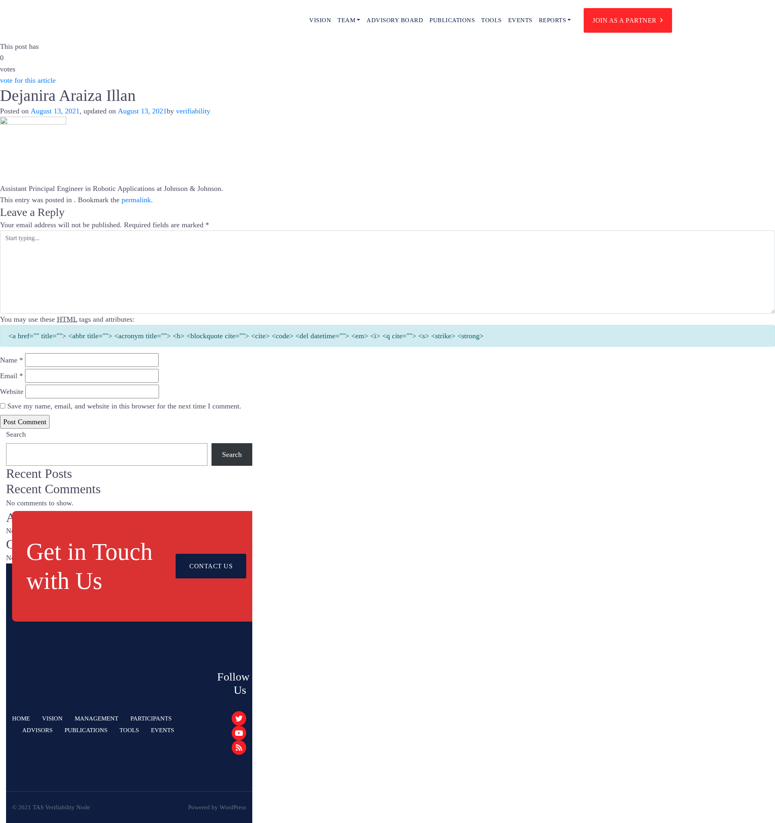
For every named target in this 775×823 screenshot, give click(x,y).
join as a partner (625, 20)
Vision (320, 20)
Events (520, 20)
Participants (151, 718)
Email (11, 376)
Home (21, 718)
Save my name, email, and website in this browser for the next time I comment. (124, 406)
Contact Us (210, 566)
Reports (552, 20)
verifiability (193, 111)
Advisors (37, 730)
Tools (491, 20)
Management (96, 718)
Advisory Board (395, 20)
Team (346, 20)
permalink (136, 200)
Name (11, 360)
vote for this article (28, 80)
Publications (452, 20)
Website (11, 391)
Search (16, 434)
